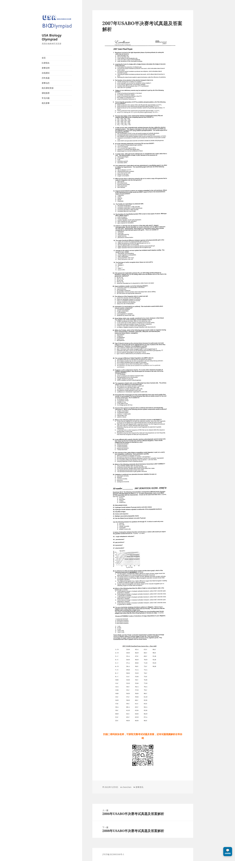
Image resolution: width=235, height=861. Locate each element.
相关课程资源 (47, 88)
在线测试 (46, 73)
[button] (227, 851)
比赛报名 (46, 63)
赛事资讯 (139, 787)
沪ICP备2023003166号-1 (113, 854)
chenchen (126, 787)
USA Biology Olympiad (51, 37)
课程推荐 (46, 93)
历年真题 (46, 78)
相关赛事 (46, 103)
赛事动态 (46, 83)
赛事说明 (46, 68)
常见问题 (46, 98)
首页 (44, 57)
